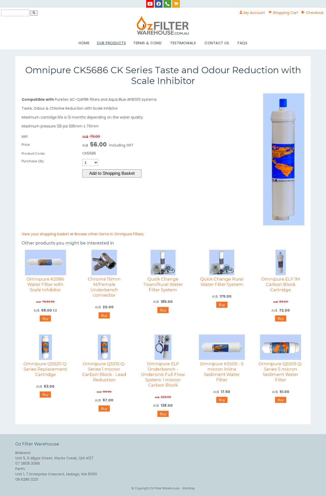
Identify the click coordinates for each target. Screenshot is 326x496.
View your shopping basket (45, 234)
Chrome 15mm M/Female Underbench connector (104, 287)
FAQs (242, 43)
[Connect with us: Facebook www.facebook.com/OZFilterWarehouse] (158, 3)
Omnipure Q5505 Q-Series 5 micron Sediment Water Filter (281, 371)
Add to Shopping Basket (112, 173)
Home (84, 43)
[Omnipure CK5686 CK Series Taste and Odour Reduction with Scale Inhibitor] (283, 224)
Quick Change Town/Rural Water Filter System (163, 284)
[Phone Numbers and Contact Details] (167, 3)
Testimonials (183, 43)
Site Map (188, 488)
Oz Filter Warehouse (165, 488)
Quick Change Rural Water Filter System (221, 281)
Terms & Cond (147, 43)
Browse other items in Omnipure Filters (109, 234)
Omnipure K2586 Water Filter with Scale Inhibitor (45, 284)
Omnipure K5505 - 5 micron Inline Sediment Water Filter (221, 371)
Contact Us (217, 43)
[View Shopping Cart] (176, 3)
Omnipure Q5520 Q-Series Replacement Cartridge (45, 369)
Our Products (111, 43)
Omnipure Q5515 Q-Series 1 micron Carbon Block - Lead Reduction (104, 371)
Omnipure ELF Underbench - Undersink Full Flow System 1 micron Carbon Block (163, 374)
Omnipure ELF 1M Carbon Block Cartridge (280, 284)
